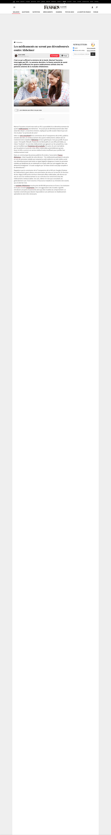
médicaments (23, 129)
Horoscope (85, 1)
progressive (30, 188)
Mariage (53, 1)
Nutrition (36, 12)
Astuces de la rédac (79, 50)
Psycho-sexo (69, 12)
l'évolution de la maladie (36, 146)
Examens (59, 12)
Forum (96, 1)
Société (69, 1)
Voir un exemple (91, 48)
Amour (48, 1)
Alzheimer (35, 140)
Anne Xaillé (21, 54)
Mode (17, 1)
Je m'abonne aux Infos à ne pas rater (31, 110)
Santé (64, 1)
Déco (38, 1)
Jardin (43, 1)
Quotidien (25, 12)
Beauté (22, 1)
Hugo (91, 1)
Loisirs (79, 1)
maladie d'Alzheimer (23, 186)
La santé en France (84, 12)
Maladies (16, 12)
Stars (74, 1)
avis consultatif (25, 136)
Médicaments (48, 12)
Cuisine (28, 1)
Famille (59, 1)
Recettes (33, 1)
